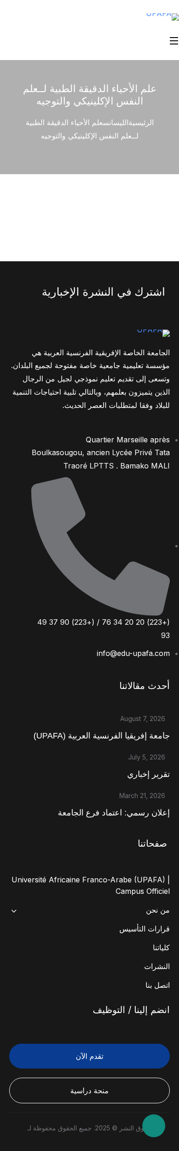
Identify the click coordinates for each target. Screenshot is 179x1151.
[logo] (162, 16)
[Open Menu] (174, 40)
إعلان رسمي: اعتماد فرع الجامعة (114, 812)
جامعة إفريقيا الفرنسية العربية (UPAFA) (102, 735)
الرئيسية (141, 122)
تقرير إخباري (148, 774)
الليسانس (116, 122)
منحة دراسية (89, 1090)
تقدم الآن (89, 1056)
